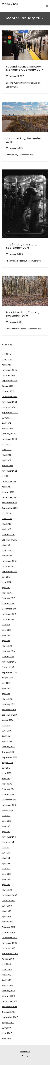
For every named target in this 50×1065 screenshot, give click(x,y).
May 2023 (6, 455)
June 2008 (7, 969)
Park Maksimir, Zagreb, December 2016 (22, 314)
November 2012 (9, 805)
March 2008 (7, 985)
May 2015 (6, 688)
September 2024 (10, 412)
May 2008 (6, 974)
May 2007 (6, 1038)
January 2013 (8, 794)
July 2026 (6, 354)
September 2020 (10, 508)
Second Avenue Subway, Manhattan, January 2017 (24, 68)
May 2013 (6, 778)
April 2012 (6, 831)
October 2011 (8, 842)
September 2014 (9, 715)
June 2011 (6, 852)
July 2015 (6, 683)
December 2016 (9, 608)
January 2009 (8, 932)
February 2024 (8, 433)
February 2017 (8, 598)
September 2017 (9, 571)
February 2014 (8, 746)
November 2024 (9, 402)
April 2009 (6, 916)
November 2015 (9, 662)
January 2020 (8, 534)
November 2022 (9, 471)
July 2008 (6, 964)
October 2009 (8, 900)
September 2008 (10, 953)
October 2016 (8, 619)
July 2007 (6, 1028)
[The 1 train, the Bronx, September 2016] (25, 203)
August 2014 (7, 720)
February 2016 (8, 651)
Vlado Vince (10, 4)
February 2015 (8, 704)
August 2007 (8, 1022)
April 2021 (6, 486)
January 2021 (8, 492)
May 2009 (6, 911)
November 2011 (9, 837)
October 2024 (8, 407)
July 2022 (6, 476)
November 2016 (9, 614)
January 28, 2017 (16, 76)
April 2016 (6, 640)
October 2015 (8, 667)
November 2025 (9, 370)
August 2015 (7, 677)
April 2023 (6, 460)
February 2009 (8, 927)
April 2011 (6, 863)
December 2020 (9, 497)
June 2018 (6, 550)
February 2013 (8, 789)
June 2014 (6, 730)
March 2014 (7, 741)
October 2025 (8, 375)
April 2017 (6, 587)
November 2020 (9, 502)
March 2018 (7, 555)
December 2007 (9, 1001)
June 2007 (7, 1033)
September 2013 (9, 757)
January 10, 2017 (16, 254)
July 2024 (6, 418)
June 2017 (6, 582)
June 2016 (6, 630)
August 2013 (7, 762)
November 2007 (9, 1006)
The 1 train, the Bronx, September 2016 (22, 246)
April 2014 (6, 736)
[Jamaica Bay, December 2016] (25, 117)
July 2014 (6, 725)
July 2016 (6, 624)
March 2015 (7, 699)
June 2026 (7, 359)
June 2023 (6, 449)
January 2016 (8, 656)
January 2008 (8, 996)
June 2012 (6, 821)
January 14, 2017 (16, 148)
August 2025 (7, 386)
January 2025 (8, 391)
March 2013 (7, 784)
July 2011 (5, 847)
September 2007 (10, 1017)
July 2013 (6, 768)
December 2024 (9, 396)
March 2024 (7, 428)
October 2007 (8, 1012)
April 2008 (6, 980)
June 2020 (7, 518)
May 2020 (6, 524)
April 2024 (6, 423)
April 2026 (6, 364)
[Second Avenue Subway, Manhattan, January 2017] (25, 45)
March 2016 (7, 646)
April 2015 (6, 693)
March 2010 (7, 890)
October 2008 (8, 948)
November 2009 (9, 895)
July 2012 (6, 815)
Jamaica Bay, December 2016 (24, 140)
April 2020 (6, 529)
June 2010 (6, 874)
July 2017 (6, 577)
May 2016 (6, 635)
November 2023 (9, 439)
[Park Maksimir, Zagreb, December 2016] (25, 291)
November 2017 (9, 561)
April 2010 (6, 884)
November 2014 (9, 709)
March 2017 (7, 593)
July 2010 (6, 868)
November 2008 (9, 943)
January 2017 (8, 603)
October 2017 (8, 566)
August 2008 (8, 959)
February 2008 (8, 990)
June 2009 (7, 906)
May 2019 (6, 545)
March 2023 (7, 465)
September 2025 (9, 380)
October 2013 (8, 752)
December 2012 (9, 799)
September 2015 (9, 672)
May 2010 (6, 879)
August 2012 (7, 810)
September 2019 (9, 540)
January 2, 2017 (16, 322)
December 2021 (9, 481)
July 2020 (6, 513)
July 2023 (6, 444)
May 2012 (6, 826)
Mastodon (25, 1051)
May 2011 (6, 858)
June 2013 (6, 773)
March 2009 (7, 921)
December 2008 (9, 937)
